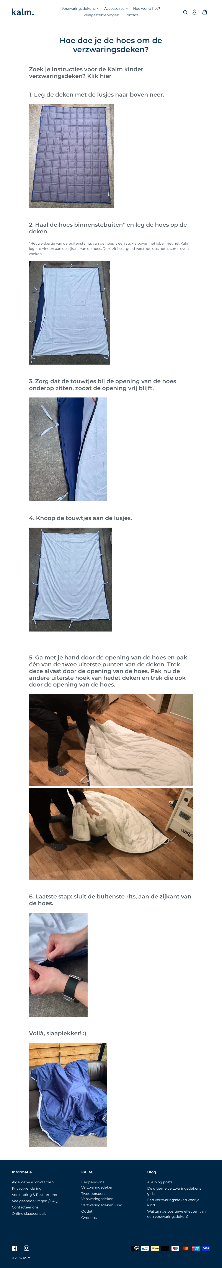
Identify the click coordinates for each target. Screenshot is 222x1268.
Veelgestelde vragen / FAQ (34, 1201)
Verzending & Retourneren (35, 1195)
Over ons (89, 1218)
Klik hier (99, 76)
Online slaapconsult (29, 1213)
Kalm (27, 1258)
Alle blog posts (160, 1182)
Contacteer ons (25, 1207)
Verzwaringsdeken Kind (101, 1205)
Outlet (87, 1211)
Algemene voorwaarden (33, 1182)
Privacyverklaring (27, 1188)
